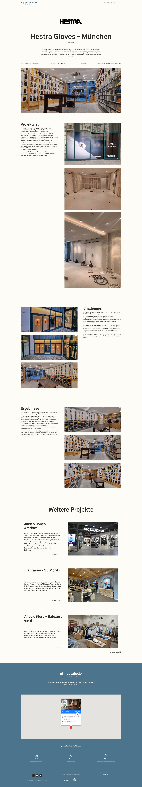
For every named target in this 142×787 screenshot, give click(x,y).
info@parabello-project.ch (69, 721)
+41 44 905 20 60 (71, 761)
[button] (119, 3)
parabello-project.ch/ (68, 717)
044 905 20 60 (67, 719)
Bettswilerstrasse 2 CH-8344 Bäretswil (106, 761)
